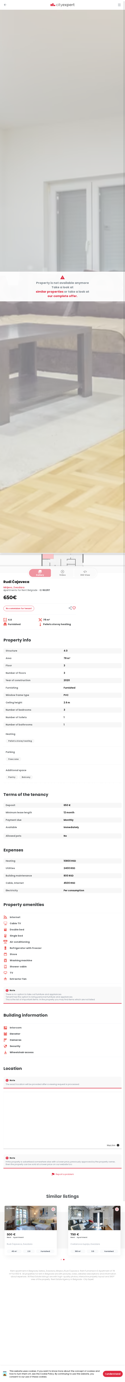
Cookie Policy (47, 1373)
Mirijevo (7, 587)
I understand (112, 1374)
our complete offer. (63, 296)
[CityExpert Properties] (62, 5)
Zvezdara (18, 587)
